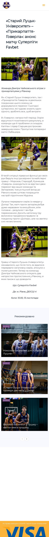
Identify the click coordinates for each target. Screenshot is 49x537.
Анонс (6, 326)
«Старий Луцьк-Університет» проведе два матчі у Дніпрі (19, 389)
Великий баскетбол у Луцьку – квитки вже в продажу (20, 426)
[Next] (27, 439)
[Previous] (22, 439)
